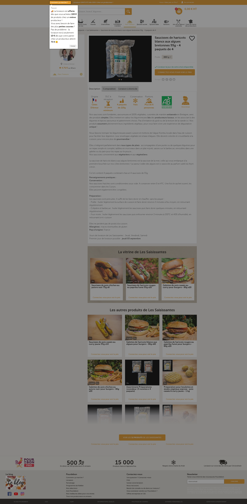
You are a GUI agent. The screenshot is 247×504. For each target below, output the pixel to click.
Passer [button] (54, 8)
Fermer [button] (73, 46)
